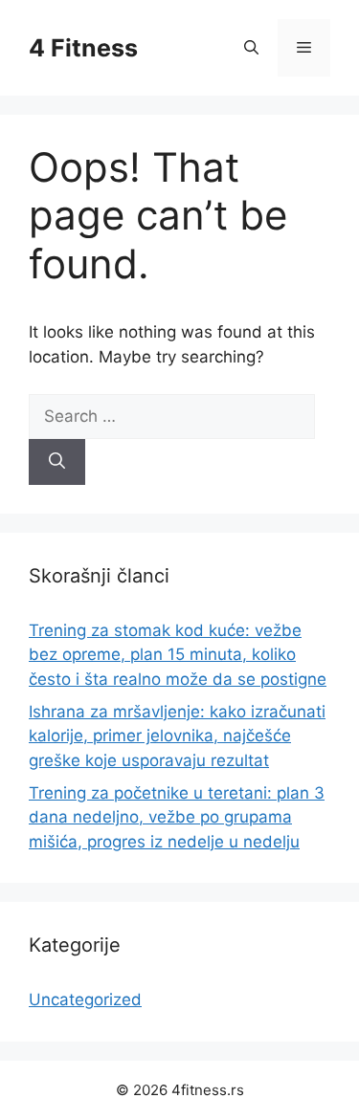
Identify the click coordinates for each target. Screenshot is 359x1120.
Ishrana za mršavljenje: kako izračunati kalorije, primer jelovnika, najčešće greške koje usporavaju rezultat (177, 736)
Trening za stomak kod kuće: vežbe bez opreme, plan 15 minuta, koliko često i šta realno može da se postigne (177, 655)
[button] (251, 48)
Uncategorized (85, 999)
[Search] (57, 462)
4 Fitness (83, 47)
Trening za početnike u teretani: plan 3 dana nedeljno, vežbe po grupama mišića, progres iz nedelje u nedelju (177, 817)
